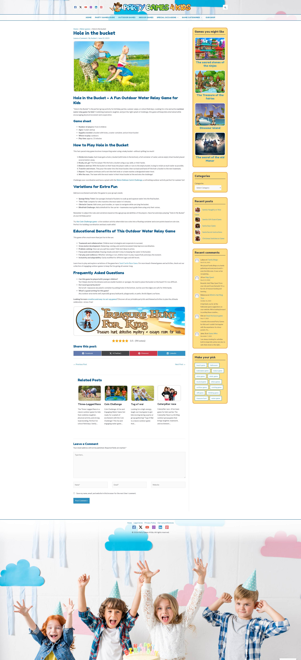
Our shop (210, 17)
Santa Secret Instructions (212, 232)
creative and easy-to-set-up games (102, 299)
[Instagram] (91, 7)
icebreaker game (202, 371)
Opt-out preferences (166, 523)
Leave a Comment (80, 38)
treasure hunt (201, 398)
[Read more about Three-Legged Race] (89, 393)
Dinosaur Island (210, 127)
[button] (225, 7)
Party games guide (105, 17)
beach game (200, 365)
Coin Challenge (113, 404)
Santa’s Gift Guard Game (211, 219)
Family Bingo (213, 260)
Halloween (214, 365)
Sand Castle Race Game (128, 263)
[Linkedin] (96, 7)
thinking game (213, 393)
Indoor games (146, 17)
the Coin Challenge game (86, 221)
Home (88, 17)
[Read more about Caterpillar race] (169, 393)
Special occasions (166, 17)
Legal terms (138, 523)
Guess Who (213, 333)
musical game (201, 382)
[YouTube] (86, 7)
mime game (200, 376)
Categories (199, 183)
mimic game (213, 376)
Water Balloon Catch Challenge (130, 180)
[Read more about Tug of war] (142, 393)
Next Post (180, 364)
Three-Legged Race (89, 404)
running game (217, 387)
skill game (200, 393)
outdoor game (201, 387)
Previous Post (80, 364)
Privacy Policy (150, 523)
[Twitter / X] (81, 7)
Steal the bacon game (214, 316)
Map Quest (209, 277)
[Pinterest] (101, 7)
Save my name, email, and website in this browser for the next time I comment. (106, 493)
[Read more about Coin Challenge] (116, 393)
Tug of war (137, 404)
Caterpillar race (166, 404)
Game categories (191, 17)
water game (215, 398)
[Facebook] (75, 7)
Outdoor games (126, 17)
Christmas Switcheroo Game (213, 238)
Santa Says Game (209, 226)
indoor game (217, 371)
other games (215, 382)
